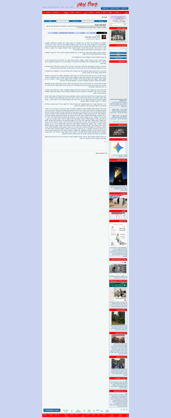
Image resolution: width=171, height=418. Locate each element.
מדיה (72, 12)
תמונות (83, 33)
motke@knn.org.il (52, 410)
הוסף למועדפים (78, 411)
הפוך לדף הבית (65, 411)
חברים (98, 12)
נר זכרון (85, 13)
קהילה (117, 12)
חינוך (104, 12)
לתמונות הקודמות (120, 41)
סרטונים (55, 33)
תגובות (48, 12)
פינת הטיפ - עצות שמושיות (66, 33)
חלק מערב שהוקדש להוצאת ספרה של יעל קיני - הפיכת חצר (118, 108)
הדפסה (98, 410)
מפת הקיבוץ (115, 8)
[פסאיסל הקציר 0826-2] (118, 35)
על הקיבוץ (126, 13)
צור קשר (105, 8)
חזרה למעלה (107, 411)
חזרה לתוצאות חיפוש (101, 153)
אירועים (55, 12)
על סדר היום (65, 13)
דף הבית (124, 8)
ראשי (104, 33)
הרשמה (45, 414)
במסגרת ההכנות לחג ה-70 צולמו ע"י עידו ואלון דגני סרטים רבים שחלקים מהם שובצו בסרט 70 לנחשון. (118, 100)
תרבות (91, 12)
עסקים (110, 12)
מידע (77, 12)
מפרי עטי (92, 33)
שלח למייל (89, 411)
